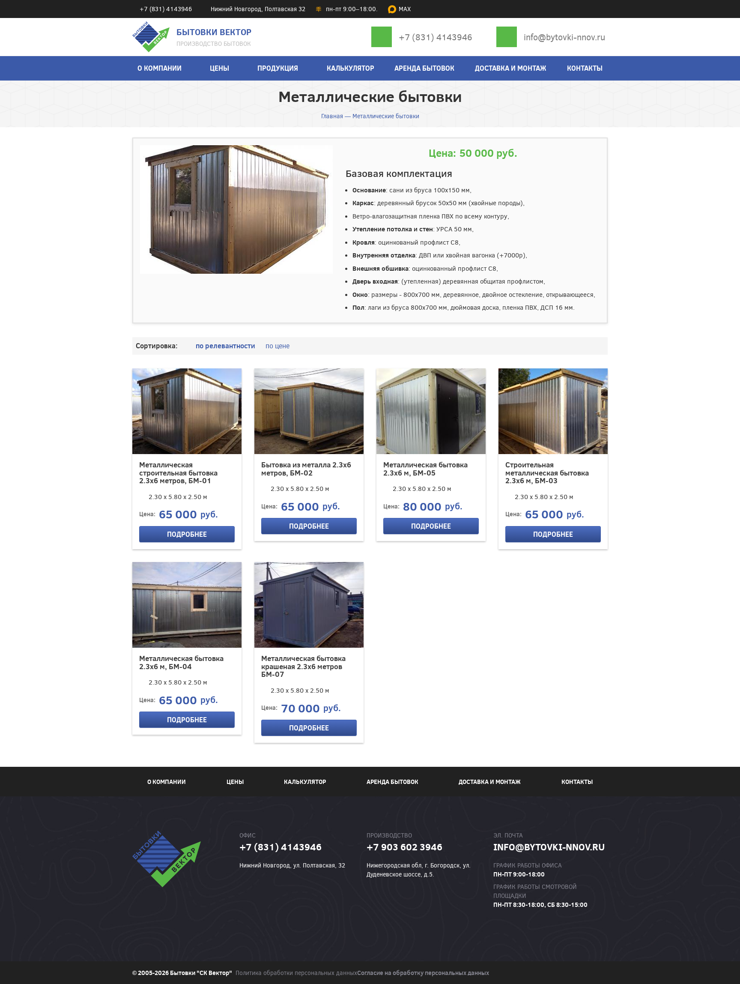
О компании (159, 67)
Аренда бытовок (424, 67)
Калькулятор (350, 67)
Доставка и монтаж (510, 67)
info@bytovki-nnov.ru (564, 36)
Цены (219, 67)
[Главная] (151, 36)
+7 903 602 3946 (404, 846)
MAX (405, 9)
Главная (332, 116)
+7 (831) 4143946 (435, 36)
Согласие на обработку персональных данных (423, 973)
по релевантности (225, 345)
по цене (277, 345)
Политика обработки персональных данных (296, 973)
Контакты (585, 67)
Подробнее (187, 533)
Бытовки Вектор (213, 31)
